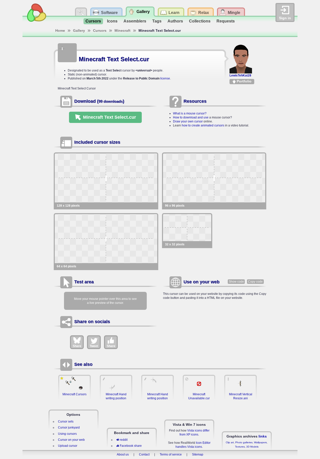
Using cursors (67, 434)
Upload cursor (67, 446)
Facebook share (131, 446)
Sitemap (197, 454)
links (262, 436)
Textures (240, 446)
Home (60, 30)
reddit (124, 440)
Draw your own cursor (188, 121)
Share (77, 346)
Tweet (94, 346)
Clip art (230, 442)
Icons (112, 21)
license (165, 78)
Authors (175, 21)
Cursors (93, 21)
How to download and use (190, 117)
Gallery (79, 30)
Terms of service (171, 454)
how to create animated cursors (203, 125)
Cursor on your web (71, 440)
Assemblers (135, 21)
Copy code (255, 281)
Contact (144, 454)
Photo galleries (243, 442)
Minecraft (122, 30)
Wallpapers (260, 442)
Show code (236, 281)
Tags (157, 21)
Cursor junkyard (69, 427)
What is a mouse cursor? (189, 113)
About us (123, 454)
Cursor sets (66, 421)
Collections (199, 21)
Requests (225, 21)
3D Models (252, 446)
